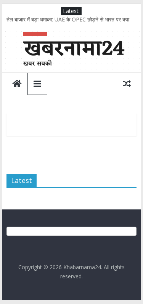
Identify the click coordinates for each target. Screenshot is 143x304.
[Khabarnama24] (71, 33)
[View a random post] (127, 83)
